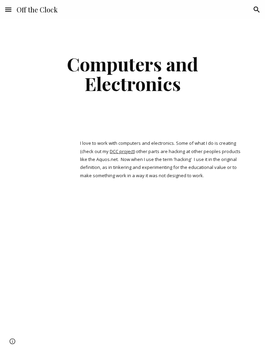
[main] (132, 73)
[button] (8, 9)
